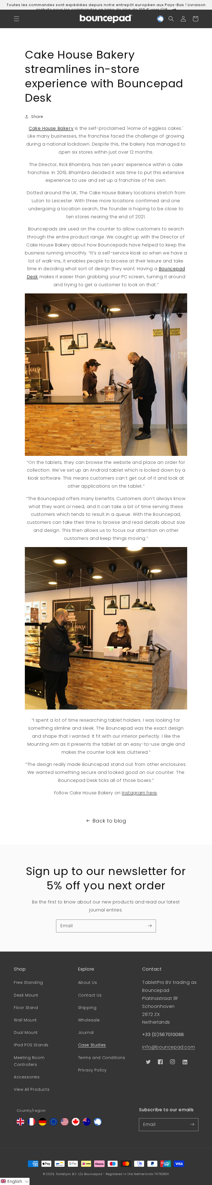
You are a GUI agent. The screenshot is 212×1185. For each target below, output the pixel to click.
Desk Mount (26, 995)
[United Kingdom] (20, 1124)
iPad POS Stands (31, 1045)
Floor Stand (26, 1007)
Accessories (27, 1077)
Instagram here (139, 793)
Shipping (87, 1007)
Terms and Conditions (101, 1057)
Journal (86, 1032)
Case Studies (92, 1045)
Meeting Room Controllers (29, 1061)
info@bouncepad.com (168, 1047)
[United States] (64, 1124)
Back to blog (109, 820)
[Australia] (87, 1124)
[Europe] (53, 1124)
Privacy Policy (92, 1070)
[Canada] (76, 1124)
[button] (16, 19)
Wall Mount (25, 1020)
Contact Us (90, 995)
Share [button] (37, 116)
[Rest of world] (98, 1124)
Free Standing (28, 982)
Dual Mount (26, 1032)
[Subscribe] (150, 926)
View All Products (31, 1089)
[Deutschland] (42, 1124)
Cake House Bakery (51, 128)
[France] (31, 1124)
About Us (87, 982)
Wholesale (89, 1020)
